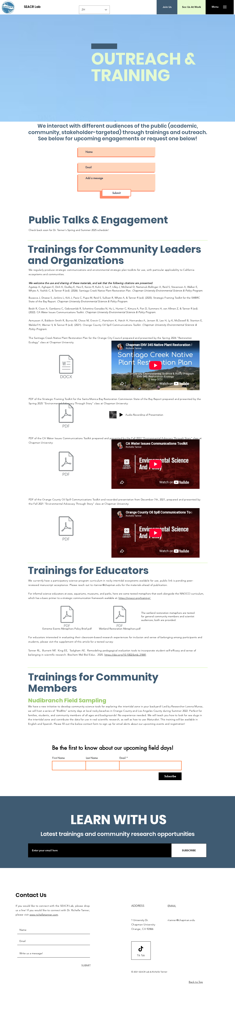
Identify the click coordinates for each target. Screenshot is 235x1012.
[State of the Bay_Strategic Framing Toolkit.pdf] (66, 416)
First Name (58, 758)
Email (123, 758)
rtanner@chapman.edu (107, 585)
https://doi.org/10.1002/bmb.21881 (125, 654)
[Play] (121, 415)
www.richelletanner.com (44, 914)
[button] (215, 7)
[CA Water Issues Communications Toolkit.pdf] (66, 464)
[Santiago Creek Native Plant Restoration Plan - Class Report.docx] (66, 367)
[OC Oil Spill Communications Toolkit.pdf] (66, 529)
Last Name (92, 758)
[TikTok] (140, 948)
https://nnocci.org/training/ (135, 598)
